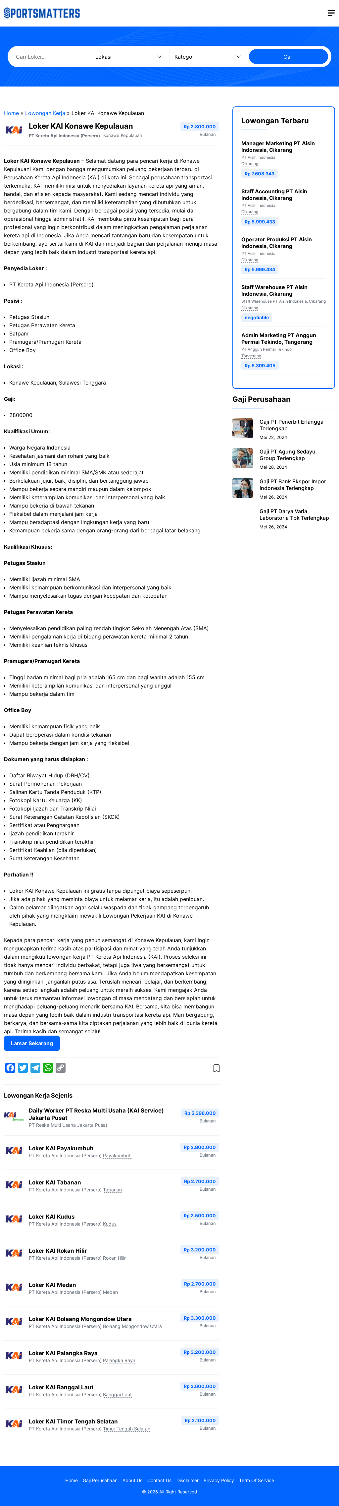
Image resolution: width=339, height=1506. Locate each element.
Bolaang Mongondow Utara (132, 1326)
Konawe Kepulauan (122, 135)
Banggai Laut (117, 1394)
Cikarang (249, 163)
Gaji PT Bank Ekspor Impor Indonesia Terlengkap (293, 484)
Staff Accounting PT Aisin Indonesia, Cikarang (274, 194)
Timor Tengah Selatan (126, 1428)
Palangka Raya (119, 1360)
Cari (288, 56)
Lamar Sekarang (32, 1043)
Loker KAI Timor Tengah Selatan (73, 1421)
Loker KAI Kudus (52, 1216)
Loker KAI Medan (52, 1285)
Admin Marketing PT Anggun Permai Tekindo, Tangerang (278, 338)
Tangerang (251, 355)
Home (11, 113)
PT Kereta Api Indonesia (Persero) (64, 135)
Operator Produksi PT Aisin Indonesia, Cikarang (276, 242)
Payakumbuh (117, 1155)
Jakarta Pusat (92, 1125)
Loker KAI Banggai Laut (61, 1387)
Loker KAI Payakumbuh (61, 1148)
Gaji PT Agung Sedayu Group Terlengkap (287, 454)
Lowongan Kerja (45, 113)
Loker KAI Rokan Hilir (58, 1250)
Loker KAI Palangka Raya (63, 1353)
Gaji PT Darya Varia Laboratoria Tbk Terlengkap (294, 514)
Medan (110, 1292)
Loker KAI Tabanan (55, 1182)
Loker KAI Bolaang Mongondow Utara (80, 1319)
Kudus (110, 1224)
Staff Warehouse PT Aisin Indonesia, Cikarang (274, 290)
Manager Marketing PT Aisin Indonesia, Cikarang (278, 146)
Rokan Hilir (114, 1258)
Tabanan (112, 1189)
